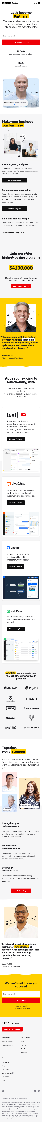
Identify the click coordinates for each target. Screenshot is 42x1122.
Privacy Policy (10, 1118)
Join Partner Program (21, 42)
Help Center (5, 1069)
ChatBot (23, 1049)
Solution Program (14, 209)
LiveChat (24, 1045)
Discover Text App (15, 439)
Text (22, 1041)
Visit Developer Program (12, 232)
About (5, 1062)
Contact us (9, 1091)
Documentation (7, 1073)
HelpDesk (24, 1052)
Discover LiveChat (15, 503)
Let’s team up (21, 1000)
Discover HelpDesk (16, 629)
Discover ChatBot (15, 567)
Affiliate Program (14, 180)
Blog (3, 1066)
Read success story (9, 104)
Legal (3, 1080)
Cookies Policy (16, 1113)
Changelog (5, 1076)
